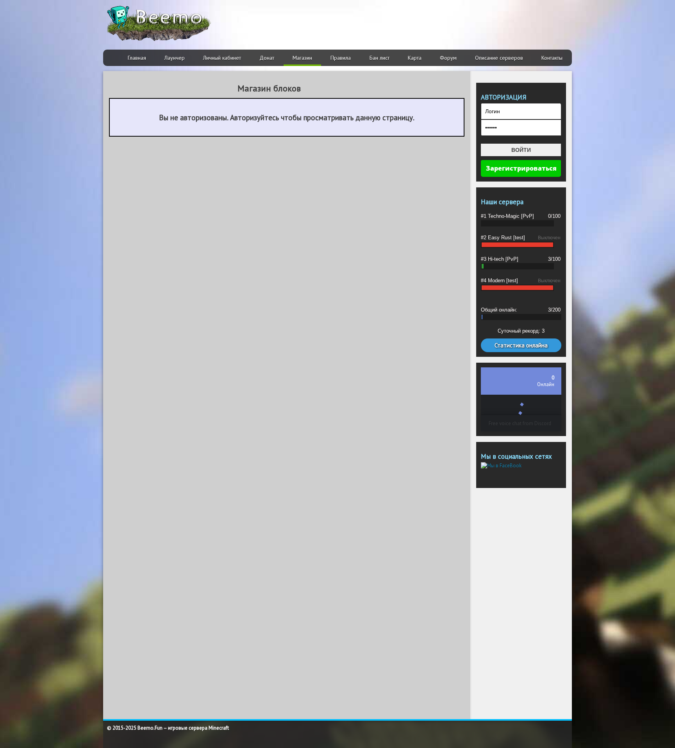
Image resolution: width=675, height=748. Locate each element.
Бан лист (379, 57)
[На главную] (159, 23)
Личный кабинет (222, 57)
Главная (137, 57)
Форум (448, 57)
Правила (340, 57)
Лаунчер (174, 57)
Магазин (302, 57)
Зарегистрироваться (521, 168)
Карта (414, 57)
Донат (266, 57)
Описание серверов (499, 57)
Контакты (551, 57)
